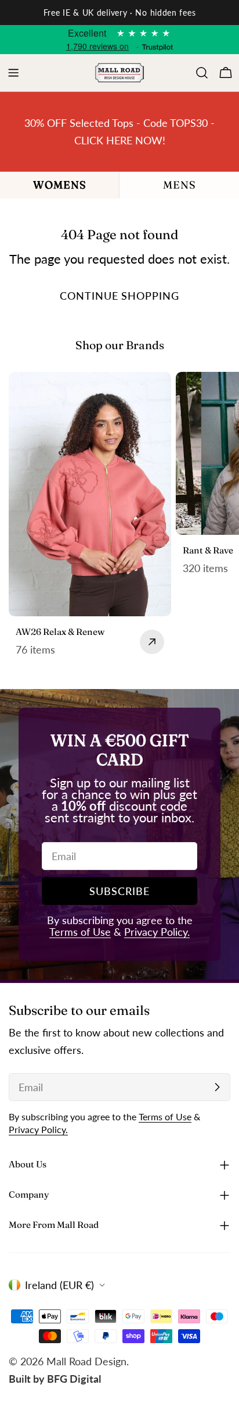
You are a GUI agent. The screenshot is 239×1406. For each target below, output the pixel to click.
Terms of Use (80, 931)
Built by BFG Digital (55, 1378)
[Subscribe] (217, 1087)
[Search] (201, 72)
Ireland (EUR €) (59, 1285)
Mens (179, 184)
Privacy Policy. (157, 931)
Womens (59, 184)
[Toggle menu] (13, 72)
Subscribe (119, 891)
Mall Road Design (86, 1361)
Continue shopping (119, 295)
